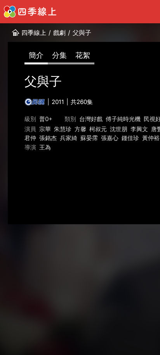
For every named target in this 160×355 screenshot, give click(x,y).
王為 (45, 147)
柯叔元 (98, 129)
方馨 (80, 129)
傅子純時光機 (123, 119)
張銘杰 (48, 138)
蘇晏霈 (89, 138)
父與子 (82, 32)
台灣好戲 (91, 119)
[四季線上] (30, 11)
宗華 (45, 129)
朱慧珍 (62, 129)
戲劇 (59, 32)
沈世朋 (118, 129)
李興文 (139, 129)
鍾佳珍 (130, 138)
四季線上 (33, 32)
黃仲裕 (151, 138)
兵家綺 (68, 138)
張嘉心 (109, 138)
